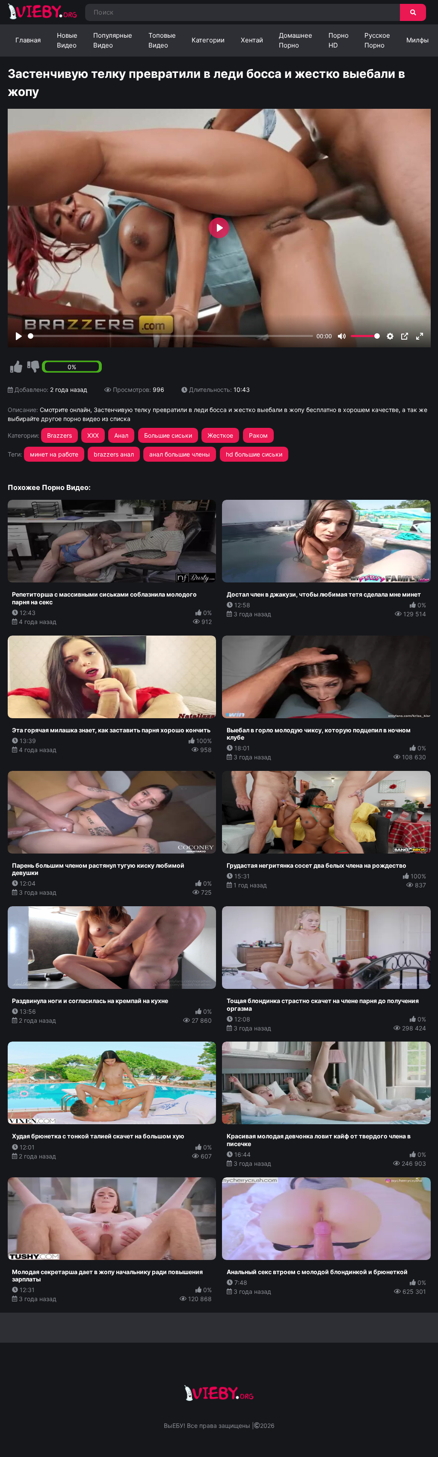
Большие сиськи (168, 435)
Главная (28, 40)
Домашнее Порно (295, 40)
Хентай (252, 40)
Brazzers (59, 435)
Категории (208, 40)
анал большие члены (179, 454)
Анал (121, 435)
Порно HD (338, 40)
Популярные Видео (112, 40)
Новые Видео (67, 40)
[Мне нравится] (16, 367)
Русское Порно (377, 40)
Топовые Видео (162, 40)
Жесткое (220, 435)
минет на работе (54, 454)
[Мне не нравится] (33, 367)
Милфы (417, 40)
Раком (258, 435)
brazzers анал (114, 454)
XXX (93, 435)
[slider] (171, 336)
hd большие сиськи (254, 454)
